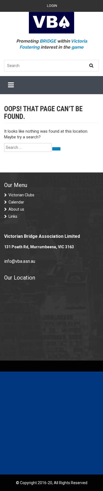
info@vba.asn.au (19, 261)
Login (52, 6)
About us (16, 209)
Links (13, 216)
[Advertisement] (51, 423)
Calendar (16, 202)
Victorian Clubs (21, 195)
